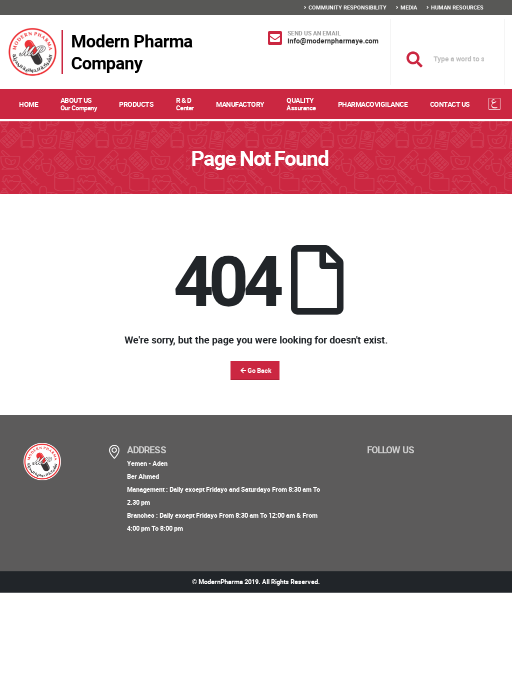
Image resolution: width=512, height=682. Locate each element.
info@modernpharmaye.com (333, 40)
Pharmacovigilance (373, 104)
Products (136, 104)
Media (408, 7)
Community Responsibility (347, 7)
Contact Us (450, 104)
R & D (185, 103)
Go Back (259, 370)
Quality (301, 103)
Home (28, 104)
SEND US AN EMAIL (314, 32)
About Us (79, 103)
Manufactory (240, 104)
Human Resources (457, 7)
